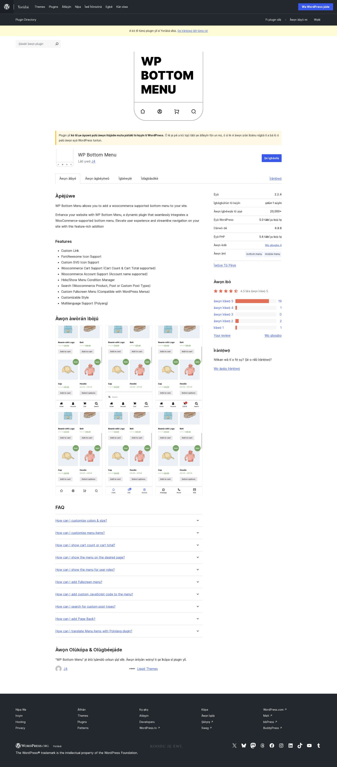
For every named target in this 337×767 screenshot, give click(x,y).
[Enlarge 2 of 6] (147, 331)
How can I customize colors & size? (81, 520)
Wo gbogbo (273, 335)
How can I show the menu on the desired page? (90, 557)
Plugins (82, 722)
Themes (83, 715)
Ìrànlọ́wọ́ (276, 178)
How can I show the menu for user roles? (85, 570)
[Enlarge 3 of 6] (197, 331)
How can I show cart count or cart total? (85, 545)
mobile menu (272, 254)
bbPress (270, 722)
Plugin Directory (26, 19)
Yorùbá (57, 746)
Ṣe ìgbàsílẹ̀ (271, 158)
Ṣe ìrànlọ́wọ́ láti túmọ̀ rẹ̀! (192, 30)
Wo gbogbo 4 (273, 245)
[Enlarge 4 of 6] (97, 417)
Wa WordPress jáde (315, 6)
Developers (147, 722)
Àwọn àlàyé (67, 178)
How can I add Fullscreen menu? (78, 582)
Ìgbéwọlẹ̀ (125, 178)
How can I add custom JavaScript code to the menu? (94, 594)
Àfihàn (82, 709)
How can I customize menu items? (80, 533)
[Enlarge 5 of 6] (147, 417)
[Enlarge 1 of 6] (97, 331)
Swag (206, 728)
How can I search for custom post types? (85, 606)
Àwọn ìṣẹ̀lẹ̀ (208, 715)
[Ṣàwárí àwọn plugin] (57, 44)
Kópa (204, 709)
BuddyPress (272, 728)
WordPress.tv (149, 728)
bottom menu (254, 254)
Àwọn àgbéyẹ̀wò (97, 178)
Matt (267, 715)
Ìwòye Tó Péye (225, 265)
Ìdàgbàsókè (149, 178)
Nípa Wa (21, 709)
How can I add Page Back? (75, 619)
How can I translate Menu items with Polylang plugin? (93, 631)
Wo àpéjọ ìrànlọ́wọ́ (227, 369)
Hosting (21, 722)
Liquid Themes (147, 669)
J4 (93, 161)
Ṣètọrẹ (207, 722)
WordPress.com (275, 709)
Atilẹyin (144, 715)
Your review (222, 335)
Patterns (83, 728)
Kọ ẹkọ (143, 709)
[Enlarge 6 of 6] (197, 417)
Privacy (20, 728)
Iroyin (19, 715)
